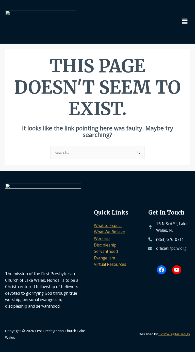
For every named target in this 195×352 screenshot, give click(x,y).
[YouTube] (176, 269)
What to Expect (108, 225)
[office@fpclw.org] (167, 248)
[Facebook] (161, 269)
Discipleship (105, 245)
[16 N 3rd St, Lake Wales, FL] (169, 227)
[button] (185, 21)
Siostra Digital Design (174, 334)
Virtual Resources (110, 264)
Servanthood (106, 251)
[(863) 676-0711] (166, 239)
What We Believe (109, 232)
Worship (102, 238)
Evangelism (104, 258)
